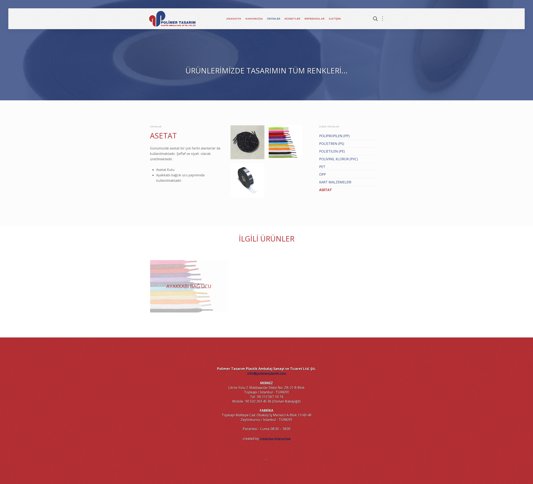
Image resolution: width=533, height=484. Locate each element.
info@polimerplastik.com (266, 373)
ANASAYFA (233, 19)
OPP (322, 174)
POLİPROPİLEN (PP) (334, 136)
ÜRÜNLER (273, 19)
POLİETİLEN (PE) (332, 151)
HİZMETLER (292, 19)
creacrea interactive (275, 438)
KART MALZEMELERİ (335, 182)
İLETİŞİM (335, 19)
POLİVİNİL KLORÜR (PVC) (338, 159)
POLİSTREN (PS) (331, 143)
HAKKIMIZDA (254, 19)
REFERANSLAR (315, 19)
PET (322, 166)
